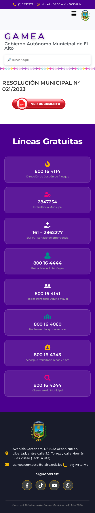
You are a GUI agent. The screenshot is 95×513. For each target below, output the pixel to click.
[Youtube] (54, 485)
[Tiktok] (41, 485)
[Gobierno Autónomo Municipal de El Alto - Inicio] (39, 431)
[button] (74, 14)
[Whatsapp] (68, 485)
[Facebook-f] (27, 485)
